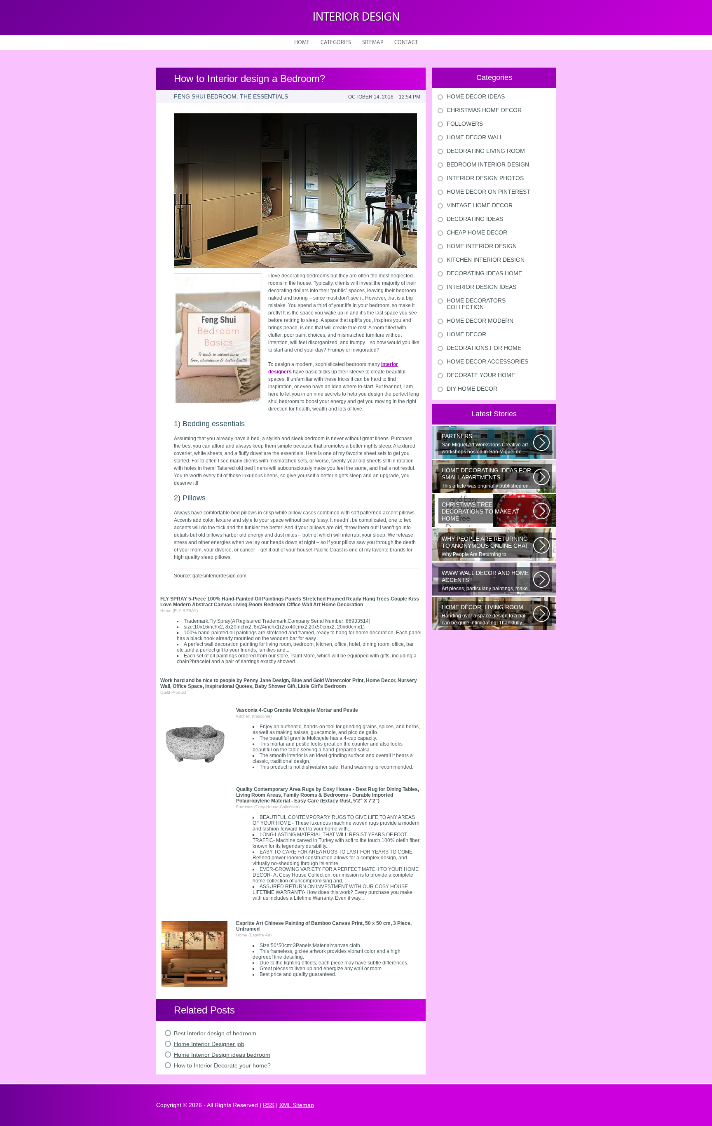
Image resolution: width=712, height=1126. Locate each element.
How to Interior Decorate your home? (222, 1065)
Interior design (356, 17)
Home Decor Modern (480, 320)
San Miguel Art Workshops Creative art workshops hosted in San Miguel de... (485, 444)
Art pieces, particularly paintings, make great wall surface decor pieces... (485, 581)
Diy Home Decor (472, 388)
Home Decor (466, 334)
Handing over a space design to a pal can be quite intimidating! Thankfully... (483, 615)
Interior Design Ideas (481, 287)
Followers (465, 123)
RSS (268, 1105)
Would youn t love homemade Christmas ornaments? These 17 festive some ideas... (487, 512)
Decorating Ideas (475, 219)
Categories (336, 43)
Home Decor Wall (475, 137)
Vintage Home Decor (480, 205)
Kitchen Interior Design (486, 259)
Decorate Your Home (481, 375)
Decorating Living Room (486, 151)
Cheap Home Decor (477, 232)
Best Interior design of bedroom (215, 1033)
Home (301, 43)
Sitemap (372, 43)
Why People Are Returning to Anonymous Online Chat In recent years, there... (487, 546)
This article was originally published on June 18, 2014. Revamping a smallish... (486, 478)
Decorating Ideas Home (484, 273)
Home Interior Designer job (209, 1044)
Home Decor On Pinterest (488, 191)
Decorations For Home (484, 348)
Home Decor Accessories (487, 361)
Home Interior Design (482, 246)
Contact (406, 43)
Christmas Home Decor (484, 110)
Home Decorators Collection (476, 303)
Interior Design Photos (485, 178)
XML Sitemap (296, 1105)
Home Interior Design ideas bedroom (222, 1054)
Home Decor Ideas (476, 96)
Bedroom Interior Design (488, 164)
